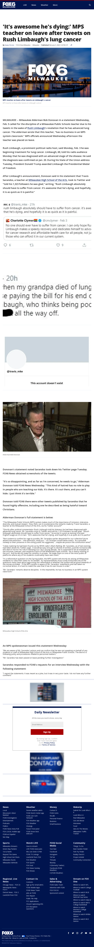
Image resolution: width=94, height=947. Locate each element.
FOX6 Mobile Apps (33, 887)
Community (79, 843)
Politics (5, 826)
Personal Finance (56, 818)
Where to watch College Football (82, 888)
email (90, 933)
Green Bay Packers (10, 849)
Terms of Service (48, 745)
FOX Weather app (32, 820)
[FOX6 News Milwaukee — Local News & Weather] (10, 5)
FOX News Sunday (33, 868)
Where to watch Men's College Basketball (81, 904)
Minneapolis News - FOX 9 (10, 888)
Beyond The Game (10, 854)
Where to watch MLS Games (81, 920)
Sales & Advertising (56, 880)
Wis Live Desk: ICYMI (34, 852)
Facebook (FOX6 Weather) (56, 869)
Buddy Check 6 (78, 854)
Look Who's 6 (78, 815)
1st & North (7, 852)
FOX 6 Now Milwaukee (23, 45)
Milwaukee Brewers (10, 846)
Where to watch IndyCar (82, 900)
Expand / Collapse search (89, 5)
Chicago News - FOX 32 (11, 885)
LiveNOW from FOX (33, 857)
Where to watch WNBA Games (81, 915)
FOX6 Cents (54, 813)
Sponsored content (57, 893)
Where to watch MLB (81, 892)
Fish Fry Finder (78, 852)
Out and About (78, 820)
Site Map (6, 837)
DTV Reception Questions (31, 908)
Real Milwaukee (79, 818)
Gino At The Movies (80, 829)
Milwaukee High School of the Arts (48, 180)
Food (75, 826)
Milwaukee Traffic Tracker (79, 832)
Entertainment (8, 820)
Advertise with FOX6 (57, 887)
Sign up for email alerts (34, 885)
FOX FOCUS (54, 890)
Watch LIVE (32, 843)
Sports (6, 843)
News (5, 807)
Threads (53, 860)
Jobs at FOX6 (31, 893)
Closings (29, 826)
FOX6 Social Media (56, 844)
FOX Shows (30, 871)
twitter (73, 933)
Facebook (53, 852)
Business (53, 821)
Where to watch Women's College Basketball (79, 909)
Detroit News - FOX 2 (11, 892)
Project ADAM (78, 857)
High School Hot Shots (11, 857)
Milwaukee (36, 45)
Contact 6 (53, 810)
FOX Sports (30, 863)
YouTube (53, 849)
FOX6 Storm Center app (35, 813)
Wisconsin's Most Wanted (9, 814)
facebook (68, 933)
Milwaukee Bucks (9, 860)
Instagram (53, 854)
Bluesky (52, 863)
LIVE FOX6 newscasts (34, 849)
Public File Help (31, 898)
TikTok (52, 857)
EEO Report (30, 896)
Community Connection (82, 860)
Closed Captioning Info (34, 904)
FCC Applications (32, 901)
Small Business (55, 824)
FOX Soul (29, 865)
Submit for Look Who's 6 (81, 811)
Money (53, 807)
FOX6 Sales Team (56, 885)
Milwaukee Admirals (10, 863)
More (55, 5)
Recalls (52, 816)
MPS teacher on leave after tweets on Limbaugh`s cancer (27, 100)
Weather (30, 807)
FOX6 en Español (9, 834)
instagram (77, 933)
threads (81, 933)
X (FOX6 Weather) (56, 873)
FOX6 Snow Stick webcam (32, 832)
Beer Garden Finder (80, 849)
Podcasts (6, 823)
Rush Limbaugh (36, 128)
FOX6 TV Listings (32, 854)
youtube (86, 933)
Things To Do (78, 846)
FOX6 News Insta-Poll (11, 829)
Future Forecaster (33, 829)
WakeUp (77, 807)
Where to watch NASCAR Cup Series (80, 896)
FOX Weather (31, 823)
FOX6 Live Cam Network (32, 817)
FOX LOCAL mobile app (11, 831)
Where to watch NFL (81, 885)
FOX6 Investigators (10, 818)
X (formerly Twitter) (57, 865)
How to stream (31, 846)
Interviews (77, 823)
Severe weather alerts (34, 810)
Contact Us (32, 878)
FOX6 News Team (33, 890)
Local (5, 810)
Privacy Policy (49, 743)
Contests (29, 882)
